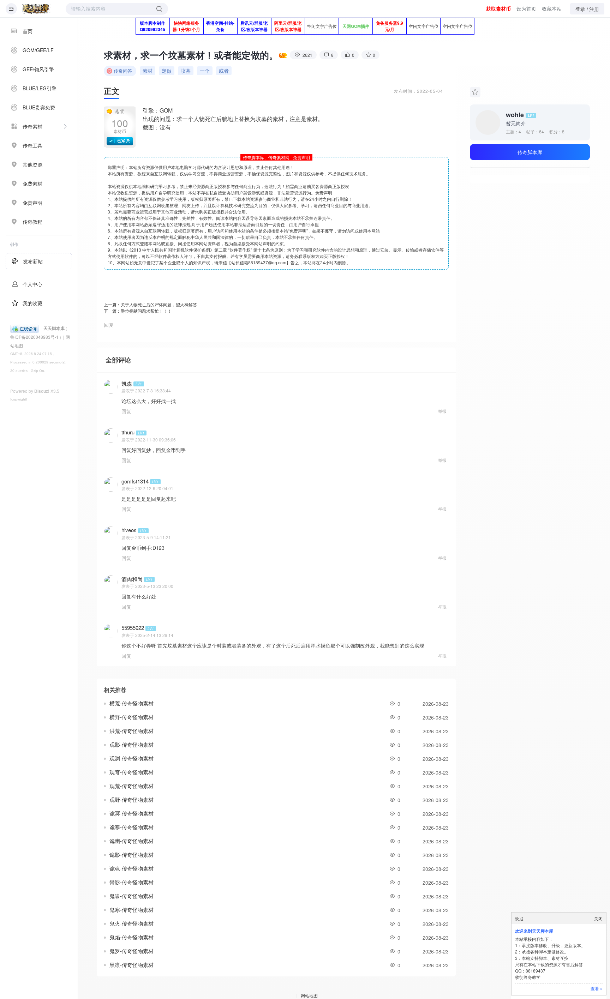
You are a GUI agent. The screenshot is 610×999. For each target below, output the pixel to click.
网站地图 (309, 995)
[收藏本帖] (475, 92)
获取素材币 (498, 8)
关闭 (598, 918)
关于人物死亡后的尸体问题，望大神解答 (159, 304)
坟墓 (186, 70)
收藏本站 (552, 8)
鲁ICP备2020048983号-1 (34, 337)
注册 (594, 8)
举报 (442, 411)
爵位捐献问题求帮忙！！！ (146, 311)
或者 (224, 70)
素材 (147, 70)
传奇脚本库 (530, 152)
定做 (167, 70)
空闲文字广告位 (322, 26)
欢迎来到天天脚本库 (534, 931)
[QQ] (24, 328)
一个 (205, 70)
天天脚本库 (54, 328)
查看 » (597, 988)
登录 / (581, 8)
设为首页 (526, 8)
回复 (109, 324)
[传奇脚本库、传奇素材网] (36, 9)
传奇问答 (123, 70)
